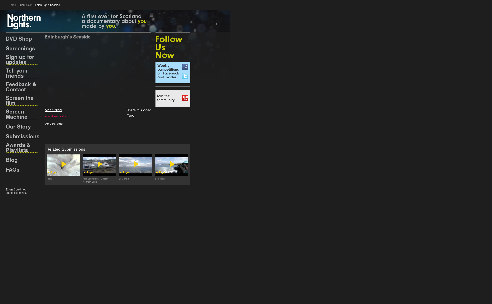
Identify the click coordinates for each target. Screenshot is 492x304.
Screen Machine (16, 114)
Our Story (18, 126)
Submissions (23, 136)
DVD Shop (19, 38)
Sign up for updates (20, 59)
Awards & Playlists (18, 147)
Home (12, 5)
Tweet (131, 115)
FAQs (13, 169)
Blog (12, 159)
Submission (25, 5)
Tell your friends (17, 73)
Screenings (20, 48)
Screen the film (20, 100)
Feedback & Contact (21, 86)
